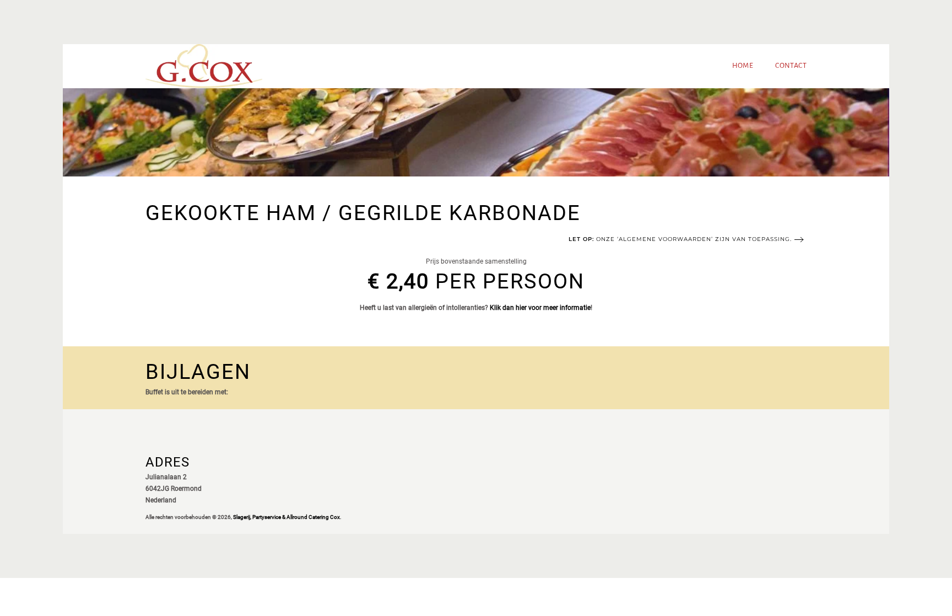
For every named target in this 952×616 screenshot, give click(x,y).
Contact (791, 65)
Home (743, 65)
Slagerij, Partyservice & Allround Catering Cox (286, 517)
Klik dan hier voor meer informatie (540, 308)
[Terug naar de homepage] (203, 66)
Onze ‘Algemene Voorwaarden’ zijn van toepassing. (680, 239)
